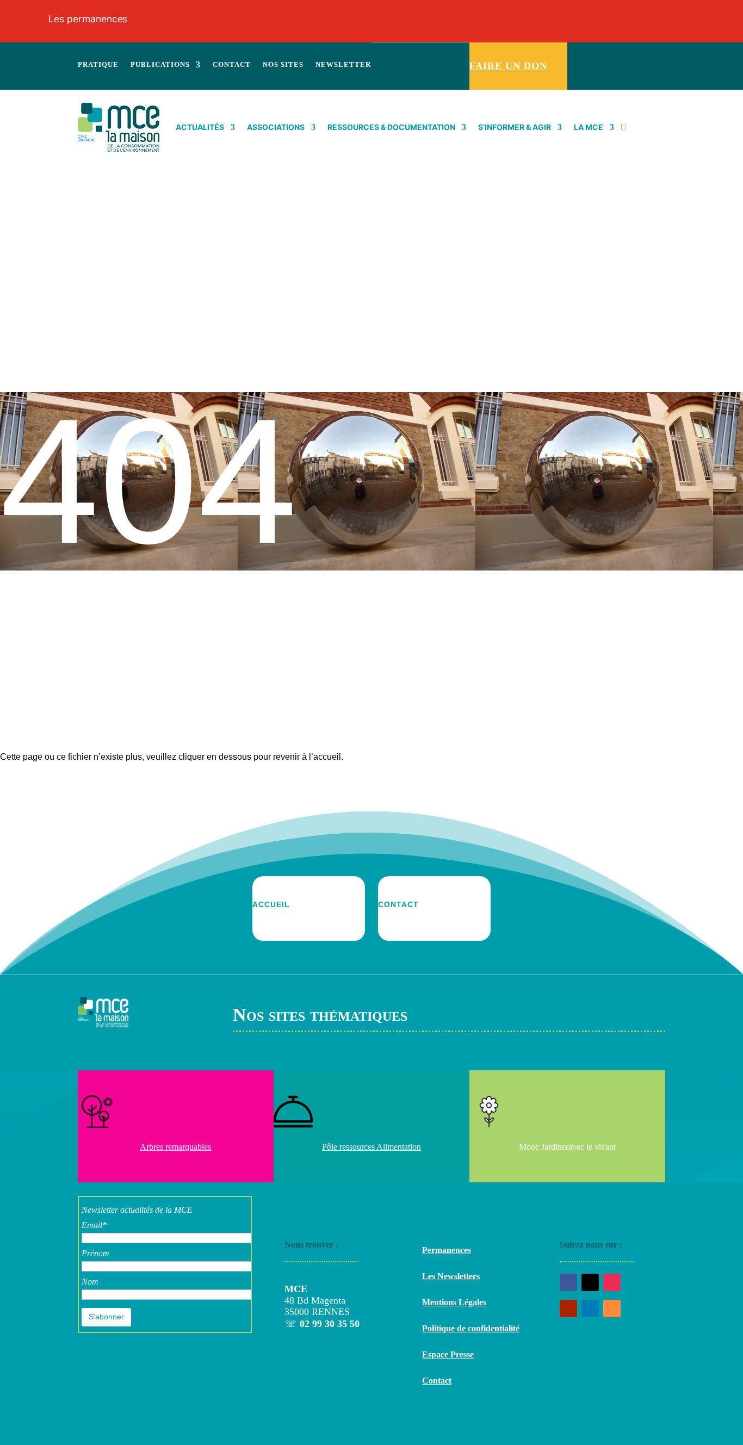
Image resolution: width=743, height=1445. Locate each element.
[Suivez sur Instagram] (622, 55)
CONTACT (232, 65)
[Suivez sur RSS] (650, 55)
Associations (276, 127)
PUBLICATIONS (160, 65)
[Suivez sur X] (594, 55)
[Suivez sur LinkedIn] (636, 55)
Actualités (200, 127)
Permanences (446, 1250)
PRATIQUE (98, 65)
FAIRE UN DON (508, 65)
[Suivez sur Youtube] (608, 55)
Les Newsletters (451, 1276)
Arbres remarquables (175, 1146)
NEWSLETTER (343, 65)
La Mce (588, 127)
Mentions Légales (454, 1302)
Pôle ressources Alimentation (371, 1146)
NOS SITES (283, 65)
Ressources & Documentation (391, 127)
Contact (436, 1380)
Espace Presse (448, 1354)
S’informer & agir (514, 127)
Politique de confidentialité (470, 1328)
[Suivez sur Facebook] (580, 55)
